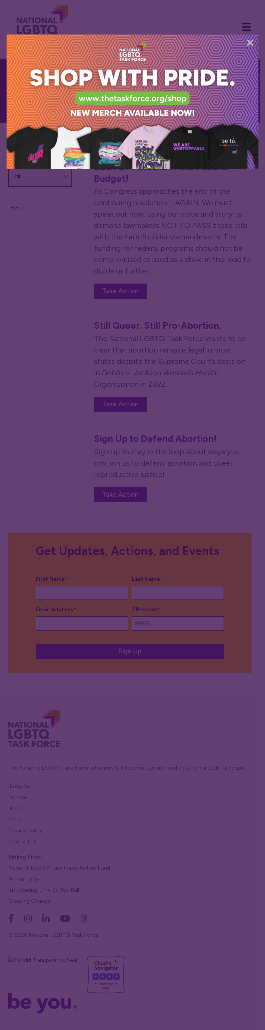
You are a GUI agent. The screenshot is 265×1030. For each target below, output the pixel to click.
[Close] (250, 42)
